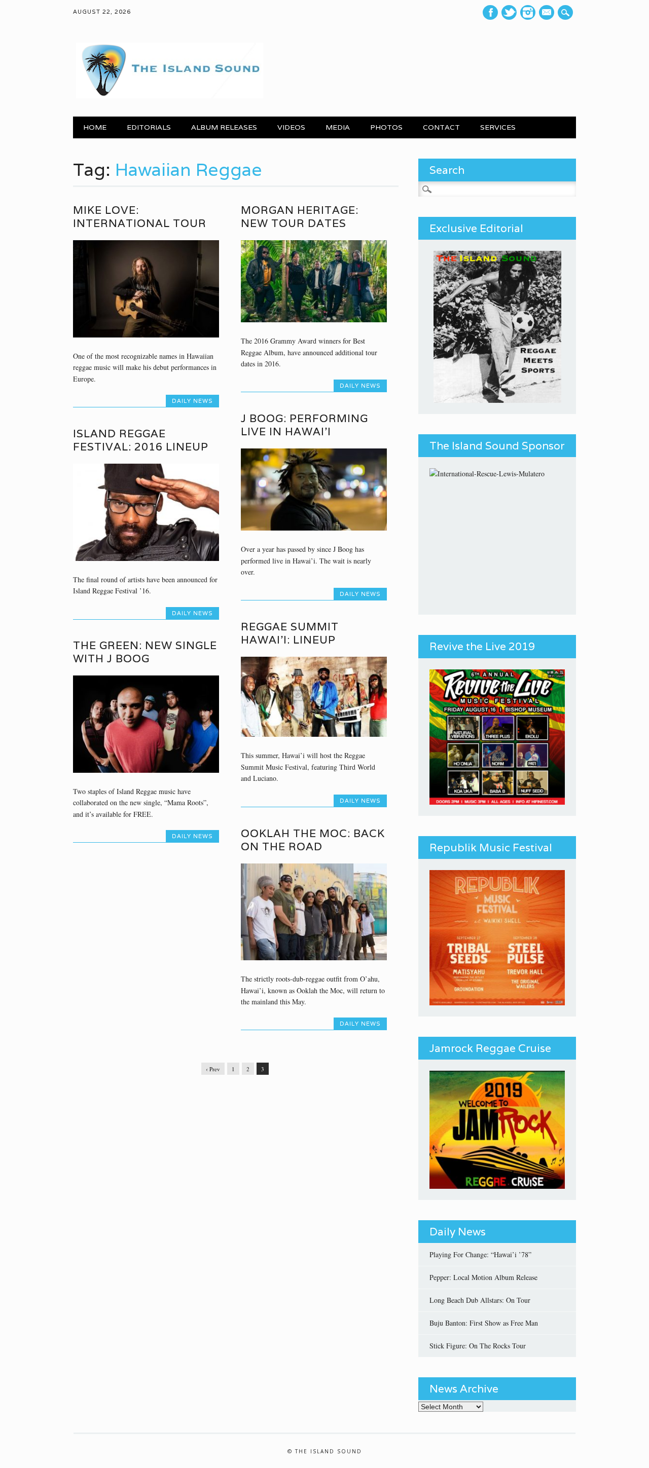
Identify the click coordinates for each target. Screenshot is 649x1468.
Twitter (509, 12)
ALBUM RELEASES (224, 127)
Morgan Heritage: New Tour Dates (299, 216)
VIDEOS (291, 127)
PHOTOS (386, 127)
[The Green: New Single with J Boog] (146, 770)
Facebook (490, 12)
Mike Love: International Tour (139, 216)
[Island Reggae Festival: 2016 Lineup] (146, 558)
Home (94, 127)
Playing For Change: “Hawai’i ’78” (480, 1254)
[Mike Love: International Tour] (146, 335)
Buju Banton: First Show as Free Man (483, 1323)
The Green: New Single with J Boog (145, 651)
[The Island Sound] (168, 95)
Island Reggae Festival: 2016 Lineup (140, 440)
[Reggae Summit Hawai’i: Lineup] (314, 734)
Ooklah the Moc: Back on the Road (313, 839)
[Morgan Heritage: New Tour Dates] (314, 319)
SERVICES (498, 127)
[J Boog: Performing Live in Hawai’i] (314, 528)
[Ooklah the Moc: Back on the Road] (314, 957)
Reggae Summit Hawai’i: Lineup (290, 633)
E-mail (548, 13)
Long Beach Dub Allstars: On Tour (479, 1300)
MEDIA (338, 127)
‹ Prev (213, 1069)
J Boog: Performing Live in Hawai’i (304, 424)
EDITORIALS (149, 127)
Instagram (527, 12)
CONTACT (441, 127)
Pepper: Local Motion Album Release (483, 1277)
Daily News (192, 400)
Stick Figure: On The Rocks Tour (477, 1345)
